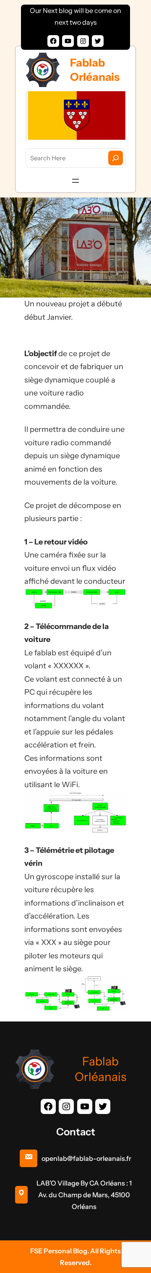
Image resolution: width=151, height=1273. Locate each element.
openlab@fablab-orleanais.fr (86, 1158)
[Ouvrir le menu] (75, 181)
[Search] (115, 158)
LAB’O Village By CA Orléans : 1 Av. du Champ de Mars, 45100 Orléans (84, 1195)
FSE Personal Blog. (60, 1251)
